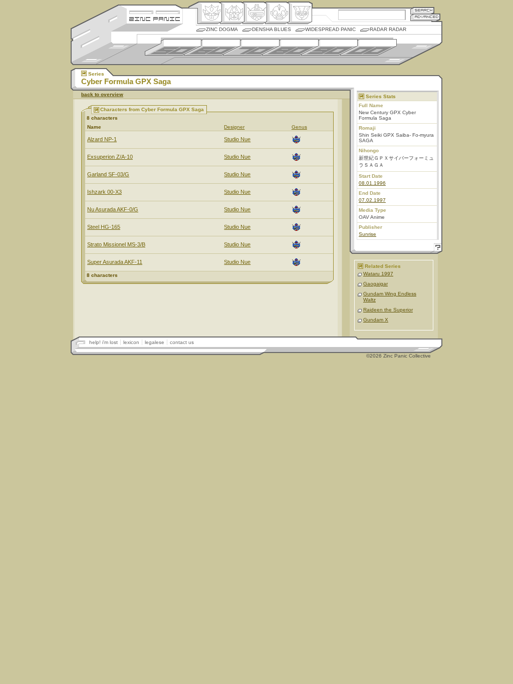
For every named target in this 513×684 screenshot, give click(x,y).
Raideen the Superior (388, 309)
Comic (300, 13)
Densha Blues (271, 29)
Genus (299, 127)
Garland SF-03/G (108, 174)
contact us (182, 342)
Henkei (232, 13)
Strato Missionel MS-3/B (116, 244)
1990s (329, 47)
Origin (209, 13)
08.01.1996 (372, 183)
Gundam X (375, 319)
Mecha (255, 13)
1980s (290, 47)
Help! (436, 248)
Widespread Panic (330, 29)
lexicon (131, 342)
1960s (212, 47)
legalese (154, 342)
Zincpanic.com (154, 18)
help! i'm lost (103, 342)
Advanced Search (425, 17)
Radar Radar (388, 29)
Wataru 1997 (378, 273)
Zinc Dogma (222, 29)
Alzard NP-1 (102, 139)
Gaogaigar (375, 283)
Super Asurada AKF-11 (114, 262)
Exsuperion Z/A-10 (110, 157)
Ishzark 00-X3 (104, 192)
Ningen (277, 13)
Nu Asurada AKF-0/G (112, 209)
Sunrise (367, 234)
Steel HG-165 (103, 227)
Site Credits (154, 11)
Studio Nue (237, 139)
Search (422, 10)
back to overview (102, 94)
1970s (251, 47)
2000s (368, 47)
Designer (234, 127)
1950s (173, 47)
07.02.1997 (372, 200)
